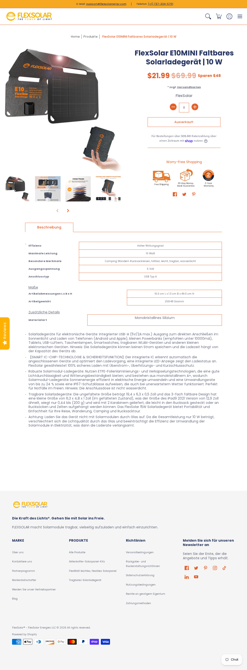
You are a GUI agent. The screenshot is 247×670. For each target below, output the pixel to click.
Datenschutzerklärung (140, 575)
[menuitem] (208, 16)
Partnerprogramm (23, 571)
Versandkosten (189, 87)
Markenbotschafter (24, 580)
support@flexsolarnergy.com (106, 4)
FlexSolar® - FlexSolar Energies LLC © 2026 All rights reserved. (51, 627)
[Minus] (173, 107)
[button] (208, 16)
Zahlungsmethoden (138, 603)
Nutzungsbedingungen (141, 585)
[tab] (49, 227)
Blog (15, 599)
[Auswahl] (195, 107)
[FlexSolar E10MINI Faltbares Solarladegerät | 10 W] (17, 189)
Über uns (18, 552)
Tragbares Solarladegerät (85, 580)
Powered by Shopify (24, 634)
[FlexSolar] (29, 16)
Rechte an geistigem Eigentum (145, 594)
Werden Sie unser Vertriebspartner (34, 589)
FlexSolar (184, 95)
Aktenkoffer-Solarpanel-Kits (87, 561)
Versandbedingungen (140, 552)
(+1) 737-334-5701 (160, 4)
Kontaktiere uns (22, 561)
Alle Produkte (77, 552)
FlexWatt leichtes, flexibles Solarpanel (93, 571)
